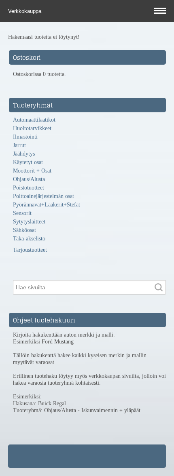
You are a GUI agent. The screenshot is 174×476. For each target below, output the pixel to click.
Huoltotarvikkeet (32, 128)
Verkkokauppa (25, 11)
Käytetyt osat (28, 162)
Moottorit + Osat (32, 171)
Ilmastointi (25, 137)
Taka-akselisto (29, 239)
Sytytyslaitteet (29, 222)
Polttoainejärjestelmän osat (43, 196)
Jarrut (19, 145)
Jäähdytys (24, 154)
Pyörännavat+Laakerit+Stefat (46, 205)
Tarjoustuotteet (30, 250)
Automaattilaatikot (34, 120)
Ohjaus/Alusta (29, 179)
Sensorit (22, 213)
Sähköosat (24, 230)
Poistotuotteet (28, 188)
